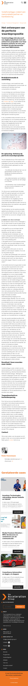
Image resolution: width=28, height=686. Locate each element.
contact (11, 440)
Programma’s (6, 654)
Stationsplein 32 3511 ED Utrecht (7, 632)
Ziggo (12, 101)
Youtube (5, 645)
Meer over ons (6, 625)
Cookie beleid (14, 682)
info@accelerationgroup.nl (9, 639)
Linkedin (5, 642)
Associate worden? (8, 665)
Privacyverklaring (14, 678)
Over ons (5, 662)
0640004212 (8, 461)
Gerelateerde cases (14, 472)
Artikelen (5, 660)
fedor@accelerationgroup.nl (12, 459)
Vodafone (6, 101)
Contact (5, 668)
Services (5, 652)
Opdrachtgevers (7, 657)
